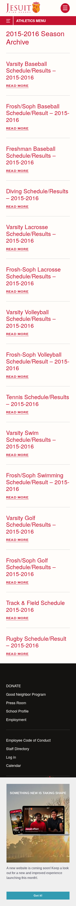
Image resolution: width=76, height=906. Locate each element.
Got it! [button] (38, 895)
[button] (7, 886)
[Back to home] (23, 7)
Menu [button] (65, 8)
